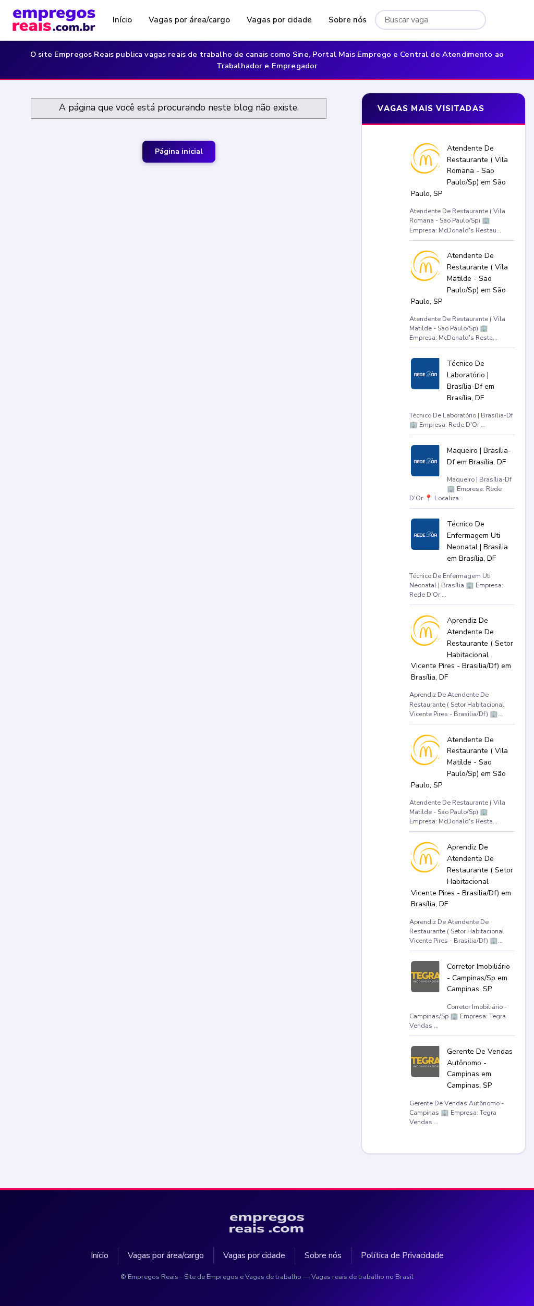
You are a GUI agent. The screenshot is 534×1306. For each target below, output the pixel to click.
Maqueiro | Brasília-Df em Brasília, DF (479, 456)
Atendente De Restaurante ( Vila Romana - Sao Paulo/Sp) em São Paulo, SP (459, 171)
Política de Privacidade (402, 1255)
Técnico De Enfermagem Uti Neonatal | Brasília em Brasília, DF (477, 541)
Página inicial (179, 151)
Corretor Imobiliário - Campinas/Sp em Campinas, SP (478, 978)
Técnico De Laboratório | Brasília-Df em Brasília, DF (470, 380)
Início (122, 20)
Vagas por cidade (279, 20)
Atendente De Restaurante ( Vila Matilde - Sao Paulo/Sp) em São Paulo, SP (459, 278)
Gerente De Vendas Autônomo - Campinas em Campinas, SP (480, 1068)
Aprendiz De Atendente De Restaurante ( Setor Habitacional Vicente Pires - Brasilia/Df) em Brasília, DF (462, 648)
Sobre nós (348, 20)
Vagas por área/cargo (189, 20)
